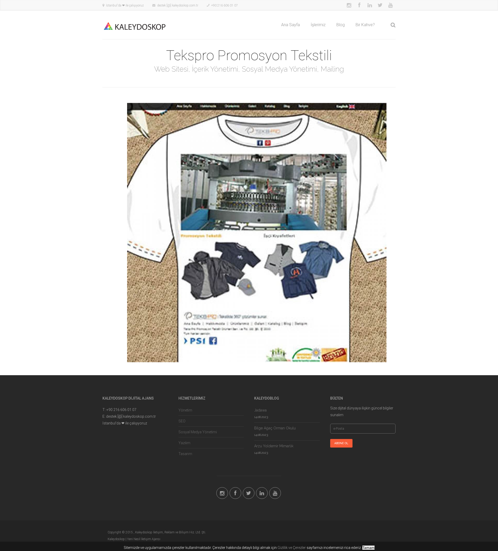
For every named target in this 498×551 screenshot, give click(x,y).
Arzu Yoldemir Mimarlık (273, 446)
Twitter (380, 5)
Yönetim (185, 410)
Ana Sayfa (290, 24)
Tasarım (185, 454)
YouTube (390, 5)
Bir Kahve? (365, 24)
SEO (181, 421)
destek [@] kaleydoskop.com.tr (177, 5)
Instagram (349, 5)
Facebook (359, 5)
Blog (340, 24)
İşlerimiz (318, 24)
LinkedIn (369, 5)
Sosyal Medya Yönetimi (197, 432)
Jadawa (260, 410)
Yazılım (184, 443)
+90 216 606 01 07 (224, 5)
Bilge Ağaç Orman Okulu (275, 428)
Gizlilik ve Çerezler (292, 548)
